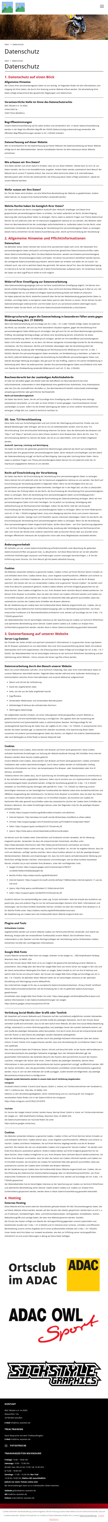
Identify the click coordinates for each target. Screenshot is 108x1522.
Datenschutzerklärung (88, 1515)
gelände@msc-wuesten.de (24, 1490)
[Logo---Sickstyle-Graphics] (54, 1374)
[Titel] (7, 7)
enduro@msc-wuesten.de (23, 1498)
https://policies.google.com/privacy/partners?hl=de (27, 1003)
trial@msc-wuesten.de (20, 1439)
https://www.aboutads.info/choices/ (20, 845)
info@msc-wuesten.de (20, 1422)
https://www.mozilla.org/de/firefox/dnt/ (40, 875)
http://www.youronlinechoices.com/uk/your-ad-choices (65, 845)
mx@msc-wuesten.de (17, 1494)
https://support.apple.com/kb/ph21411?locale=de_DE (38, 826)
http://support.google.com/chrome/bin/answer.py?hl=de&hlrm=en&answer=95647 (53, 822)
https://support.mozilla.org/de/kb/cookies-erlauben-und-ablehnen (45, 812)
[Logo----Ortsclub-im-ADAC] (54, 1275)
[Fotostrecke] (7, 1446)
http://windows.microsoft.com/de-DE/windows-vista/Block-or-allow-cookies (58, 817)
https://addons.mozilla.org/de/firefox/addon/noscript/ (50, 910)
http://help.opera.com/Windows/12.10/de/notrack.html (40, 888)
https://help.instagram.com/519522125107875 (25, 1101)
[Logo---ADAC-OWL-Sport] (54, 1324)
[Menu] (102, 6)
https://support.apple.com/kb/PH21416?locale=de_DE (38, 893)
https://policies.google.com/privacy (20, 1123)
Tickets (24, 1482)
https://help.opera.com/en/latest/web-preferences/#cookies (42, 831)
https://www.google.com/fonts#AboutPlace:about (74, 996)
